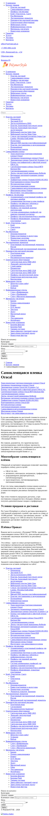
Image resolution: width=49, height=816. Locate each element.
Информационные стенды (21, 27)
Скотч (12, 229)
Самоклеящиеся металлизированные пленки (28, 188)
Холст (12, 312)
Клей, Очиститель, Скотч (20, 14)
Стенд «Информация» (19, 292)
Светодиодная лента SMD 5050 (23, 273)
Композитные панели (19, 149)
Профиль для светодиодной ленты (24, 275)
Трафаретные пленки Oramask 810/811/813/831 (29, 180)
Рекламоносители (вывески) (21, 257)
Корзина (5, 60)
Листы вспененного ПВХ (20, 123)
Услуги (8, 35)
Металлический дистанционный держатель (28, 249)
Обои (12, 316)
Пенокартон (15, 119)
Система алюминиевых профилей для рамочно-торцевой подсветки (25, 213)
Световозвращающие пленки (22, 171)
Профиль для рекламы (19, 12)
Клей (12, 225)
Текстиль (14, 309)
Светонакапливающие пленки (22, 186)
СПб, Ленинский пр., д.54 (11, 52)
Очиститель (15, 227)
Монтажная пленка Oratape (21, 190)
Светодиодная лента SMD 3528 (23, 270)
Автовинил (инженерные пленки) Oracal (27, 158)
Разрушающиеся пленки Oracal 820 (24, 182)
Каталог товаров (12, 5)
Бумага (13, 305)
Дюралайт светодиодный (20, 264)
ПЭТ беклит (15, 307)
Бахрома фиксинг (17, 325)
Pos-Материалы (16, 16)
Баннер (13, 301)
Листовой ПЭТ (16, 121)
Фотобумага (15, 320)
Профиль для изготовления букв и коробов (27, 216)
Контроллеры (15, 279)
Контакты (10, 40)
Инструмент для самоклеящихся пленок (26, 193)
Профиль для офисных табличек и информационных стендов (24, 204)
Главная (9, 362)
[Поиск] (24, 113)
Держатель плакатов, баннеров (23, 240)
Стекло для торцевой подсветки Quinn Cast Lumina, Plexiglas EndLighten (28, 137)
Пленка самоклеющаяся (20, 303)
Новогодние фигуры (18, 335)
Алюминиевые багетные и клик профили (27, 201)
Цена (3, 349)
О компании (11, 3)
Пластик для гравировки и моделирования (27, 145)
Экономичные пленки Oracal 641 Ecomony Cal (29, 160)
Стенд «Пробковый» (18, 294)
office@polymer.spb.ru (9, 44)
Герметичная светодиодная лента (23, 277)
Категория (5, 342)
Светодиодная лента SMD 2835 (23, 262)
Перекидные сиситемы (19, 238)
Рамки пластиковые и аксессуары (24, 236)
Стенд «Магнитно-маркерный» (23, 296)
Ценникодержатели (18, 234)
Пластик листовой (17, 7)
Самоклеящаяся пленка (19, 9)
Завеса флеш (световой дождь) (22, 333)
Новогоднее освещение (19, 31)
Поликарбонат (16, 147)
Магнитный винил (18, 314)
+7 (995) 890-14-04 (8, 48)
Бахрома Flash (16, 327)
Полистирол (15, 141)
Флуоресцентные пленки (20, 184)
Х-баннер (14, 286)
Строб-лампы (15, 266)
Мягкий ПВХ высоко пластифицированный (28, 143)
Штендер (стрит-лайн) (19, 283)
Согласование (16, 255)
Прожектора (15, 268)
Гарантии (9, 33)
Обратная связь (7, 56)
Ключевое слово (7, 346)
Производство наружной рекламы (24, 20)
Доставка (9, 38)
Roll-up (13, 288)
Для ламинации (16, 318)
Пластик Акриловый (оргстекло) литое (26, 126)
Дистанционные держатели (21, 18)
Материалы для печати (19, 29)
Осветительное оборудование (22, 22)
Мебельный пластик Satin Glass (23, 132)
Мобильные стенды (18, 25)
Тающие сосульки (17, 329)
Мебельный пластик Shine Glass (23, 134)
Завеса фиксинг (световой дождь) (24, 331)
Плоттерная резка (17, 253)
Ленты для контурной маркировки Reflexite (28, 173)
